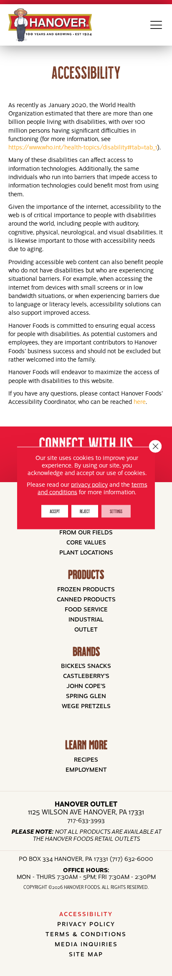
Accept (55, 511)
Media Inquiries (86, 944)
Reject (85, 511)
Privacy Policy (86, 923)
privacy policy (89, 484)
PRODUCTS (86, 574)
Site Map (86, 954)
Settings (116, 511)
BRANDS (86, 651)
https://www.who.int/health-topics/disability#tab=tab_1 (82, 147)
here (140, 401)
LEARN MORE (86, 745)
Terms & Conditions (86, 934)
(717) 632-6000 (131, 858)
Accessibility (86, 913)
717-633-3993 (86, 820)
